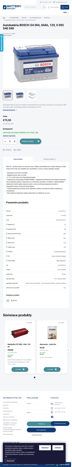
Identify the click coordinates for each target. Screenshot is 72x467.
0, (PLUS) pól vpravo (60, 251)
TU (6, 456)
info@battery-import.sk (58, 403)
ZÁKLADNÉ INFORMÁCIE (10, 402)
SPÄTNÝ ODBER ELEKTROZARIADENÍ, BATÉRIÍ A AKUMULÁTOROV (12, 429)
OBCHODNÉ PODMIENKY (10, 420)
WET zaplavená (61, 260)
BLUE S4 (14, 300)
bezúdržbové (18, 173)
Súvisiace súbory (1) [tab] (50, 159)
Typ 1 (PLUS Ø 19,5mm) (59, 256)
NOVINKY (6, 405)
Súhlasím (58, 448)
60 (65, 229)
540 (65, 233)
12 (65, 224)
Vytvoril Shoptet (50, 464)
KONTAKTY (6, 414)
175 (65, 242)
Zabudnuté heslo (37, 435)
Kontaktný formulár (60, 423)
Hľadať (44, 7)
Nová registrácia (41, 430)
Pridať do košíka (28, 141)
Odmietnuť (45, 448)
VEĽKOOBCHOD (7, 411)
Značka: (7, 35)
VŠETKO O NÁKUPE (8, 417)
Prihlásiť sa (41, 424)
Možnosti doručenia (9, 136)
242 (65, 238)
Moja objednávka (8, 434)
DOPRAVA (6, 408)
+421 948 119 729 (59, 408)
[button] (34, 377)
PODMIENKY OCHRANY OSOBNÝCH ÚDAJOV (10, 424)
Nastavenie (10, 461)
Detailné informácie (9, 110)
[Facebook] (52, 416)
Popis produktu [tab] (18, 159)
